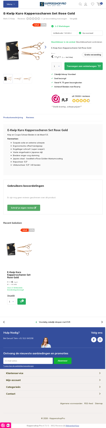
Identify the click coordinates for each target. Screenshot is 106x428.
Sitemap (99, 403)
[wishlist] (92, 4)
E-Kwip (12, 18)
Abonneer (63, 360)
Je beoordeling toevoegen (55, 18)
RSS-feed (88, 403)
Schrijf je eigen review (22, 207)
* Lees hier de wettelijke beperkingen (18, 366)
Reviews (30, 117)
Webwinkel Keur (72, 426)
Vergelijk (73, 18)
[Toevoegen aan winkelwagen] (21, 301)
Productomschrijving (13, 117)
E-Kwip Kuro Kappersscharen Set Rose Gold (19, 275)
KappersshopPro (57, 418)
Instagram (100, 339)
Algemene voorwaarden (71, 403)
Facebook (93, 339)
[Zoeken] (80, 4)
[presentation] (43, 47)
